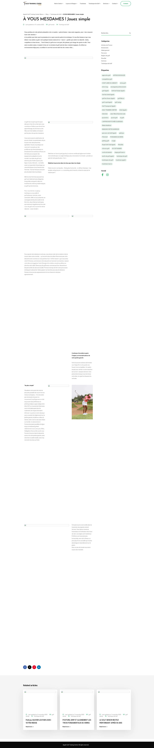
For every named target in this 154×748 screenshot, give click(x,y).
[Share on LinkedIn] (39, 667)
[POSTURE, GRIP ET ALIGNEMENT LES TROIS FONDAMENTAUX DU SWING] (77, 700)
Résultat (103, 58)
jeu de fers (105, 117)
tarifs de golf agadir (108, 156)
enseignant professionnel (118, 87)
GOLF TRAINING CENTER (109, 110)
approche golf (106, 75)
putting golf (105, 141)
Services (105, 3)
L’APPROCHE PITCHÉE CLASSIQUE (112, 121)
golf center (51, 24)
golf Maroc (121, 98)
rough (113, 141)
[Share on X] (29, 667)
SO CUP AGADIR (117, 148)
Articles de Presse (106, 45)
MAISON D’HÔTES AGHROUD (110, 129)
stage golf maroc (120, 152)
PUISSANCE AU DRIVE (116, 137)
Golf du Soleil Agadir (108, 94)
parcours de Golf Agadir (109, 133)
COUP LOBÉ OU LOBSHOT (109, 83)
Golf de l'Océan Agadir (118, 90)
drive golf (123, 83)
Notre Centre (58, 3)
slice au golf (105, 148)
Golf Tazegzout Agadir (109, 106)
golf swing (118, 102)
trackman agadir (121, 160)
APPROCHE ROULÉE (119, 75)
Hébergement (105, 50)
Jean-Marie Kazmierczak (117, 114)
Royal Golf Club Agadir (108, 144)
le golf (122, 117)
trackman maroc (107, 164)
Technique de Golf (94, 3)
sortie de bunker (107, 152)
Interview (104, 114)
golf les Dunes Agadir (108, 98)
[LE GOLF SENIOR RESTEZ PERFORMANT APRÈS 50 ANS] (114, 700)
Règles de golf (105, 55)
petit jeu (121, 133)
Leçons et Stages (71, 3)
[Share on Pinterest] (34, 667)
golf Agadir (105, 90)
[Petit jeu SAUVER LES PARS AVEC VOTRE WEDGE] (40, 700)
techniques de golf (107, 160)
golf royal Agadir (107, 102)
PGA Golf (104, 137)
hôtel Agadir (123, 110)
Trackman (83, 3)
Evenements (104, 47)
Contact (114, 3)
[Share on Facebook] (25, 667)
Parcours (104, 53)
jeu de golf (114, 117)
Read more (29, 726)
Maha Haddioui (106, 125)
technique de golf (122, 156)
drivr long (105, 87)
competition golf (107, 79)
